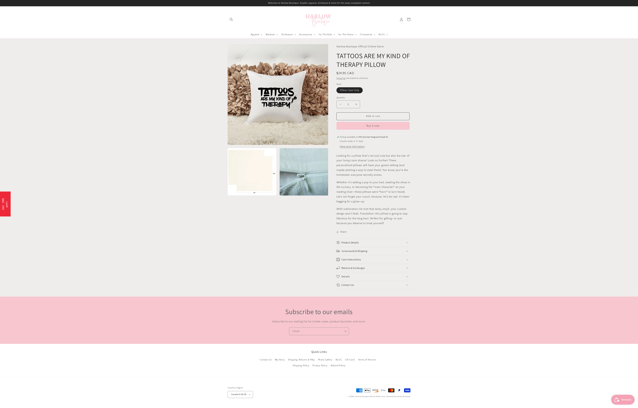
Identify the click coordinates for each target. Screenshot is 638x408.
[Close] (362, 175)
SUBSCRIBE (342, 218)
